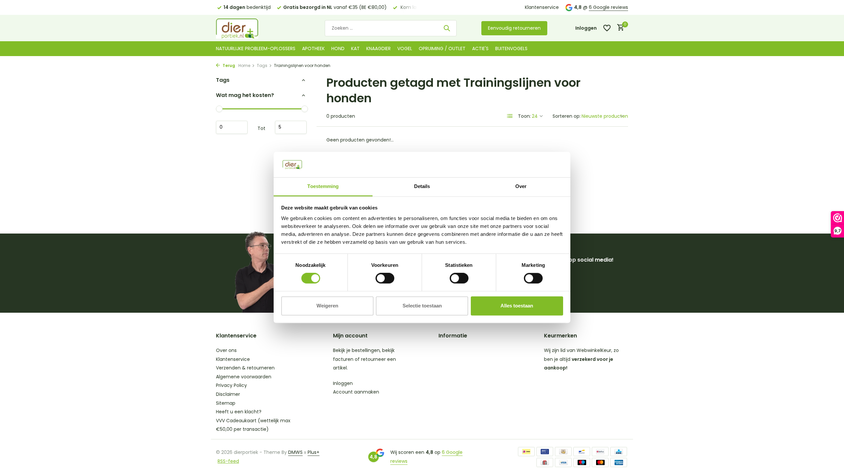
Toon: (524, 116)
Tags (262, 65)
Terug (228, 65)
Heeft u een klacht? (238, 411)
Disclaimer (228, 394)
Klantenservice (542, 7)
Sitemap (225, 403)
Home (244, 65)
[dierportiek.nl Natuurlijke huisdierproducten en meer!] (245, 28)
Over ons (226, 350)
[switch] (385, 278)
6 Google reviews (608, 7)
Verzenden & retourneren (245, 367)
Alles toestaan (516, 305)
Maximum (291, 127)
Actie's (480, 48)
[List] (510, 116)
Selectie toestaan (422, 305)
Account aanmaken (356, 392)
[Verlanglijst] (607, 28)
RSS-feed (228, 461)
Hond (338, 48)
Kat (355, 48)
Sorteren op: (567, 116)
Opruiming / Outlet (442, 48)
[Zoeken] (447, 28)
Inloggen (343, 383)
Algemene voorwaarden (243, 376)
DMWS (295, 452)
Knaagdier (378, 48)
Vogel (404, 48)
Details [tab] (422, 186)
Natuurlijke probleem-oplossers (255, 48)
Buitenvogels (511, 48)
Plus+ (313, 452)
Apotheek (313, 48)
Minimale (232, 127)
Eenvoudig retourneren (514, 28)
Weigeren (327, 305)
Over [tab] (521, 186)
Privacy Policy (231, 385)
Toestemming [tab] (323, 186)
